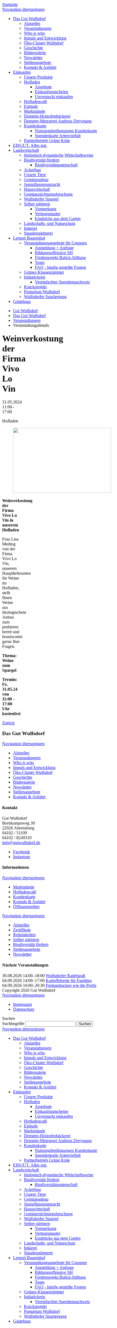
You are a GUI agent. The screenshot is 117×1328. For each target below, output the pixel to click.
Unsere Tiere (35, 1194)
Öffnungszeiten (26, 906)
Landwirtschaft (26, 1170)
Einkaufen (22, 1092)
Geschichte (22, 777)
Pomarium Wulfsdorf (42, 1311)
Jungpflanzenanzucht (42, 1204)
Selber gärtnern (26, 939)
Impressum (22, 1004)
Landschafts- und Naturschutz (49, 1243)
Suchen (85, 1024)
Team (39, 1282)
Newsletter (22, 787)
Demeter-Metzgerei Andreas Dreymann (58, 1140)
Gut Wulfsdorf (25, 310)
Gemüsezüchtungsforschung (48, 1213)
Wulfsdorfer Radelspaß (65, 975)
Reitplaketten (24, 934)
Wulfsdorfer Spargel (41, 1218)
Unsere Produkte (38, 1096)
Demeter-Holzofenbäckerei (47, 1135)
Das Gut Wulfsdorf (29, 315)
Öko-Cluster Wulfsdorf (33, 772)
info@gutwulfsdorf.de (21, 842)
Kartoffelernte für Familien (69, 980)
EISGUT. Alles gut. (30, 1165)
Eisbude (31, 1126)
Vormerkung (45, 1228)
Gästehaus (22, 1321)
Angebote (43, 1106)
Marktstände (23, 887)
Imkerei (30, 1248)
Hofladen (32, 1101)
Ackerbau (32, 1189)
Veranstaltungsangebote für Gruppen (55, 1262)
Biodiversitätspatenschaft (56, 1184)
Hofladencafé (24, 892)
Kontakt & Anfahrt (29, 796)
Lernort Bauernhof (29, 1257)
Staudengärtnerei (38, 1253)
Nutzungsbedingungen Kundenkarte (66, 1150)
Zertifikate (22, 930)
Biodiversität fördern (30, 944)
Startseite (10, 4)
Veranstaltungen (27, 320)
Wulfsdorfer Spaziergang (45, 1316)
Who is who (23, 762)
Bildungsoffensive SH (54, 1272)
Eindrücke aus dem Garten (58, 1238)
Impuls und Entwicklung (34, 767)
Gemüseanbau (36, 1199)
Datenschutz (23, 1009)
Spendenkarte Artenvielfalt (58, 1155)
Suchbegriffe (13, 1023)
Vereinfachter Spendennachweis (62, 1301)
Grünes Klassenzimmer (44, 1292)
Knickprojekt (35, 1306)
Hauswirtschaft (37, 1209)
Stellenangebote (26, 792)
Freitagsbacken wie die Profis (71, 985)
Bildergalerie (24, 782)
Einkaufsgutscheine (51, 1111)
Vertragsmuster (47, 1233)
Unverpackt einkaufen (54, 1116)
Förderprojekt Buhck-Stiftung (60, 1277)
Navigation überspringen (23, 9)
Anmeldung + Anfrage (54, 1267)
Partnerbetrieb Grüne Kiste (47, 1160)
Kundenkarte (24, 896)
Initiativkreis (34, 1296)
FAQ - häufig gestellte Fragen (60, 1287)
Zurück (8, 722)
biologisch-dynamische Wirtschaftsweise (58, 1174)
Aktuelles (21, 753)
